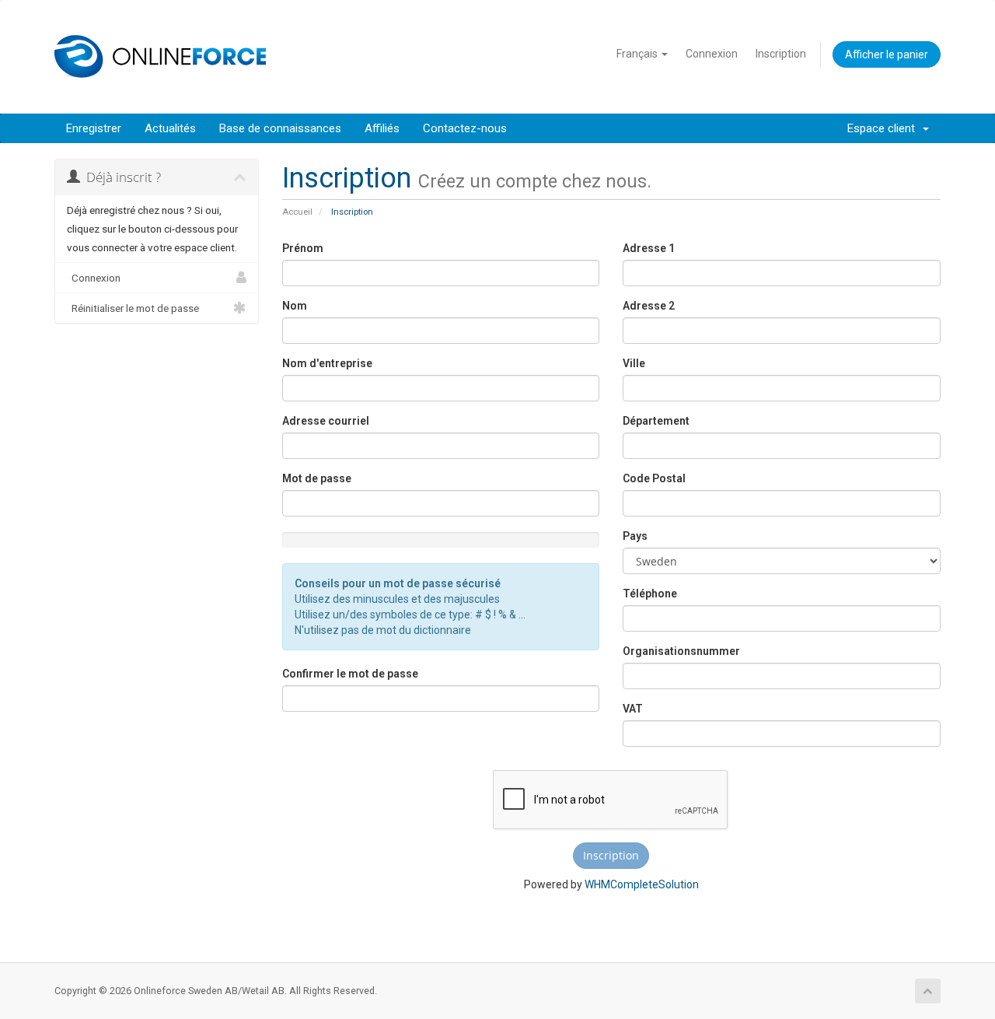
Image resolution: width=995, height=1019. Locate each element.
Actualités (170, 128)
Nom (294, 305)
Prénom (302, 248)
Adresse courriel (325, 421)
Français (638, 53)
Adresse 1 (649, 248)
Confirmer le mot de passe (350, 673)
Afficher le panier (886, 54)
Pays (635, 536)
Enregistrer (93, 128)
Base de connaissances (280, 128)
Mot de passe (316, 478)
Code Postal (654, 478)
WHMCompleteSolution (642, 884)
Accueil (297, 212)
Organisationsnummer (681, 651)
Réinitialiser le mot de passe (133, 308)
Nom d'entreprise (327, 363)
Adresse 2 (649, 305)
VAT (633, 708)
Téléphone (650, 593)
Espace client (884, 128)
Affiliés (382, 128)
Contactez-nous (465, 128)
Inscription (781, 53)
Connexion (712, 53)
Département (656, 421)
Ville (634, 363)
